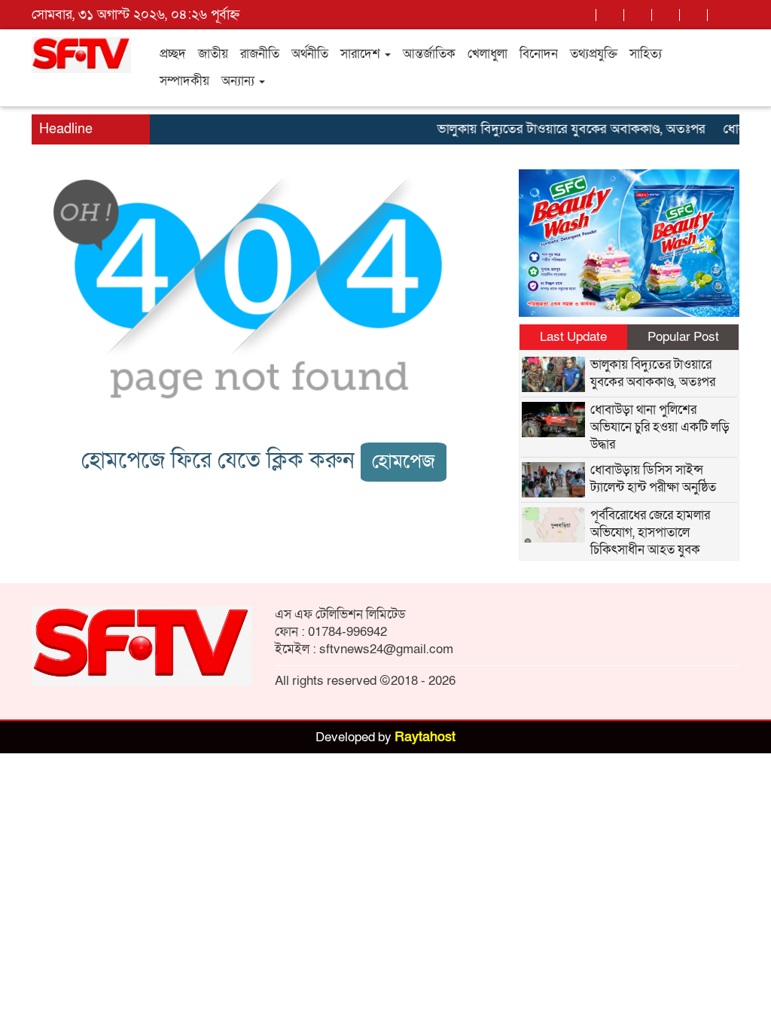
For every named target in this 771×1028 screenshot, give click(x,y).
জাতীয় (213, 53)
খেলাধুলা (487, 53)
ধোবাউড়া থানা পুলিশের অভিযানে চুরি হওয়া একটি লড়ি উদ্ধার (660, 427)
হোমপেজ (403, 461)
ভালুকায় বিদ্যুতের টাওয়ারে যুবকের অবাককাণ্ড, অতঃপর (561, 129)
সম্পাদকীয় (184, 81)
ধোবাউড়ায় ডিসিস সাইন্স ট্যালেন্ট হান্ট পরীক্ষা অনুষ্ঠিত (653, 478)
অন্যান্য (239, 81)
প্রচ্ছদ (173, 53)
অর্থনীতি (309, 53)
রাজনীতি (259, 53)
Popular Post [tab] (683, 336)
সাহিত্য (645, 53)
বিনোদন (539, 53)
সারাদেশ (361, 53)
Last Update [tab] (573, 336)
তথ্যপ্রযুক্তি (593, 53)
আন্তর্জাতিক (429, 53)
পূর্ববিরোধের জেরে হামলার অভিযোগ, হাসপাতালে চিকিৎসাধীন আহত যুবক (650, 532)
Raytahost (425, 737)
